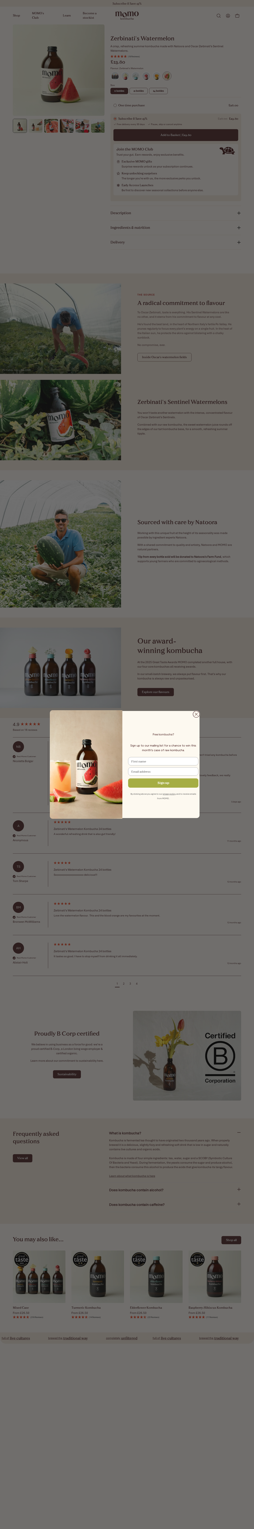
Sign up (163, 783)
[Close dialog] (196, 714)
